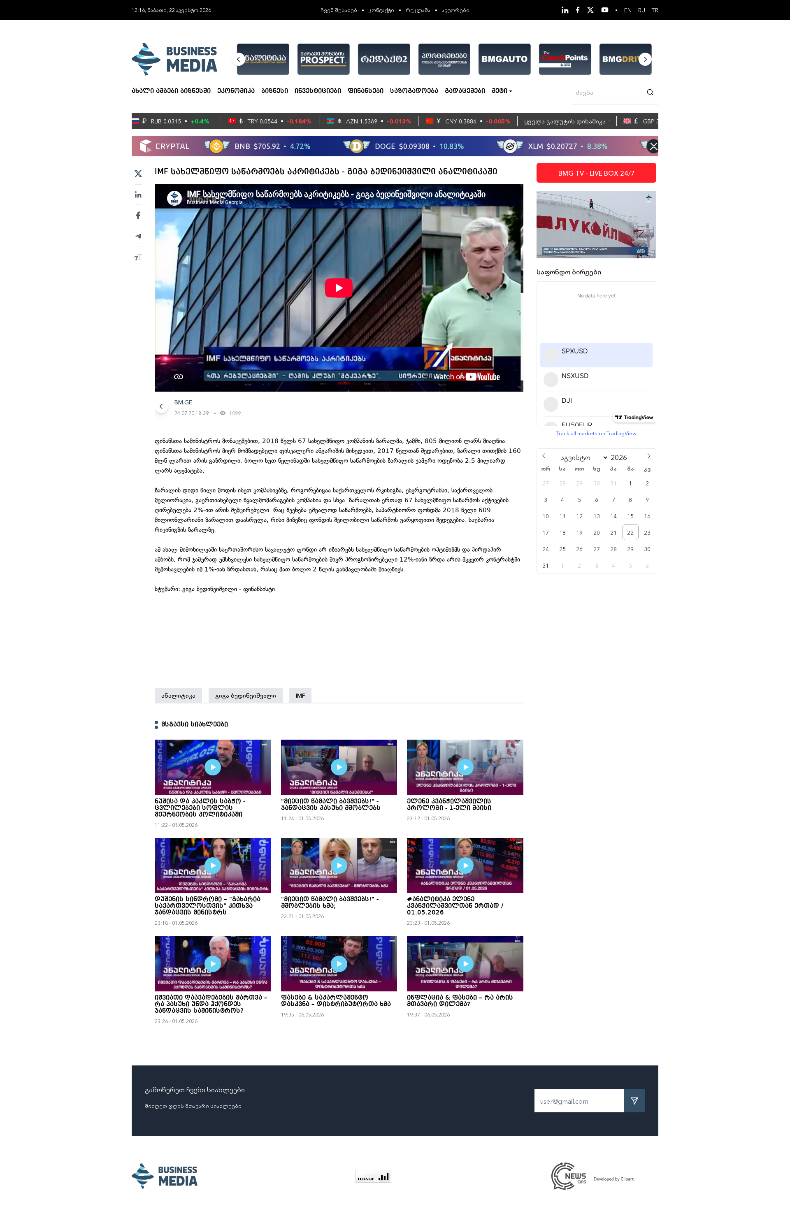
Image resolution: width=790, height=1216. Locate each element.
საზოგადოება (414, 91)
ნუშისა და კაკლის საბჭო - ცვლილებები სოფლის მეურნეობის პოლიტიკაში (200, 808)
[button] (238, 59)
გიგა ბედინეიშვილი (245, 695)
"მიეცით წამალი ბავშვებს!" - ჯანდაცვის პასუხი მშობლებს (331, 805)
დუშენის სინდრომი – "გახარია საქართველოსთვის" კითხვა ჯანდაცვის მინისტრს (207, 906)
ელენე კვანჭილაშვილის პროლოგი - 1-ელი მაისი (449, 805)
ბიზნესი (274, 91)
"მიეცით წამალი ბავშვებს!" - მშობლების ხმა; (330, 903)
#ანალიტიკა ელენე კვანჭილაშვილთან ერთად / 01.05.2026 (455, 906)
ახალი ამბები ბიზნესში (171, 91)
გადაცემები (465, 91)
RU (641, 10)
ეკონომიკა (236, 91)
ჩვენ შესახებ (339, 9)
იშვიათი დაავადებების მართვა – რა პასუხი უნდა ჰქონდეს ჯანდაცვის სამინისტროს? (211, 1004)
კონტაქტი (381, 9)
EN (628, 10)
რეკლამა (418, 9)
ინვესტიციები (318, 91)
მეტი (499, 91)
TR (655, 10)
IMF (300, 695)
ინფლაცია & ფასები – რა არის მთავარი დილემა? (460, 1001)
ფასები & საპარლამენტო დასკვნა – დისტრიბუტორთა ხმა (336, 1001)
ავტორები (455, 9)
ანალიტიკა (178, 695)
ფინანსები (365, 91)
